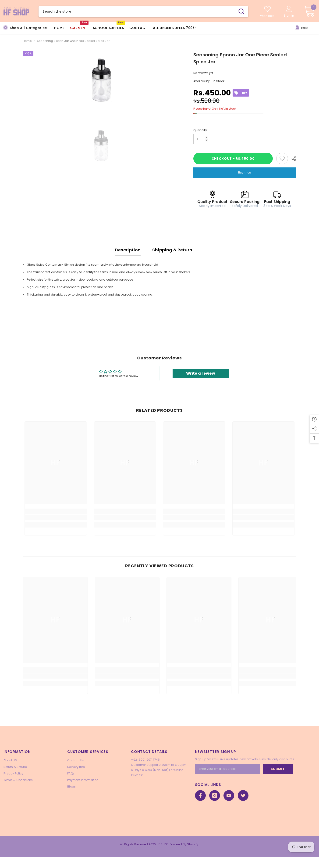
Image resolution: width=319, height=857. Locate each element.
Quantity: (200, 130)
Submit (278, 769)
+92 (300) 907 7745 (145, 760)
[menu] (5, 27)
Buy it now (244, 172)
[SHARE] (292, 158)
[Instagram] (214, 795)
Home (27, 41)
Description (128, 250)
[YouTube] (228, 795)
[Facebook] (200, 795)
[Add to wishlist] (282, 158)
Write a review (200, 373)
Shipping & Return (172, 250)
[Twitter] (243, 795)
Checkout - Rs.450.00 (233, 158)
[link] (56, 517)
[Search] (143, 11)
